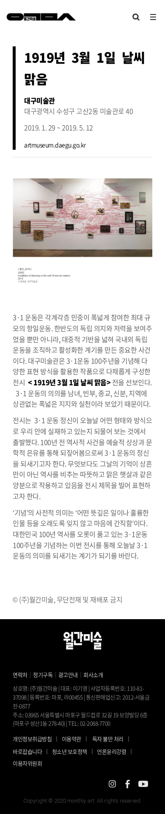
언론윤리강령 (114, 751)
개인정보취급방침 (32, 739)
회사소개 (93, 675)
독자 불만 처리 (108, 739)
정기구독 (42, 675)
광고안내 (68, 675)
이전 (31, 235)
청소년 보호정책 (72, 751)
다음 (133, 235)
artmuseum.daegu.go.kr (55, 144)
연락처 (20, 675)
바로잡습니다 (27, 751)
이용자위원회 (27, 763)
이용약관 (71, 739)
